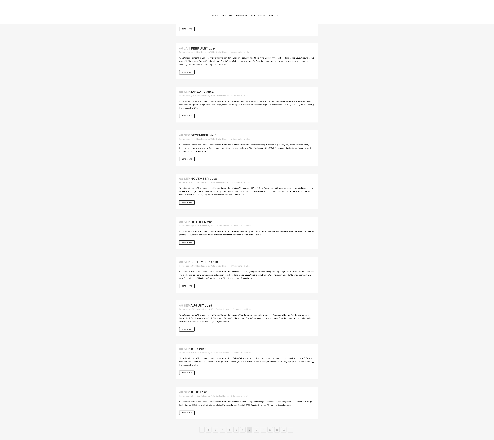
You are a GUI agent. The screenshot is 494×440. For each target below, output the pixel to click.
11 (277, 429)
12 (284, 429)
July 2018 (198, 349)
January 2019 (202, 92)
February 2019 (203, 48)
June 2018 (199, 392)
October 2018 (203, 222)
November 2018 (204, 179)
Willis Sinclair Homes (219, 52)
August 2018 (201, 305)
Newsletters (201, 52)
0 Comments (236, 52)
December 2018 (204, 135)
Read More (187, 29)
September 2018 (204, 262)
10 (270, 429)
